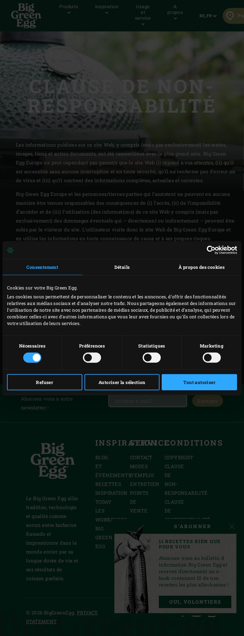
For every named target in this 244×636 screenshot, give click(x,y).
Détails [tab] (122, 267)
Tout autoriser (199, 382)
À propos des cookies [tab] (202, 267)
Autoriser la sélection (122, 382)
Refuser (44, 382)
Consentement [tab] (42, 267)
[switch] (92, 357)
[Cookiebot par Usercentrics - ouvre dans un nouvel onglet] (209, 250)
